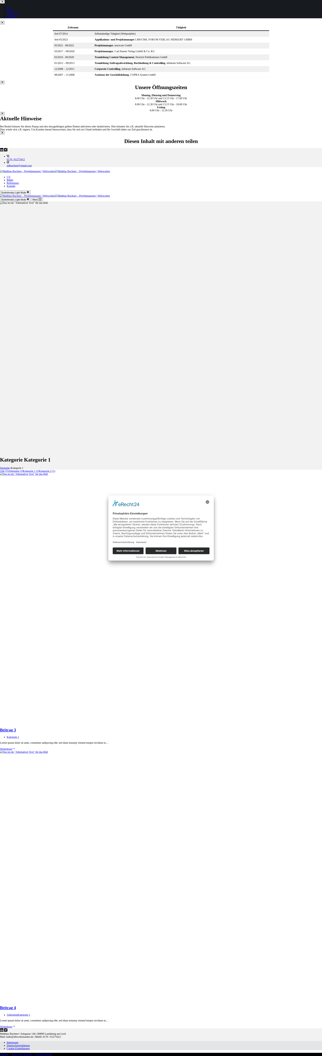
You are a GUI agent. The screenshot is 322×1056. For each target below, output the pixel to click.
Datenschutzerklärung (18, 1045)
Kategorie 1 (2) (31, 471)
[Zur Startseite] (55, 171)
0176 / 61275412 (16, 159)
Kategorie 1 (13, 737)
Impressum (12, 1042)
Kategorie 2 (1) (47, 471)
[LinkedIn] (2, 150)
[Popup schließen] (2, 23)
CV (9, 177)
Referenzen (13, 183)
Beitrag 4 (8, 1007)
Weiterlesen (7, 749)
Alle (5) (4, 471)
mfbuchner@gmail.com (19, 165)
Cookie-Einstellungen (18, 1048)
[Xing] (5, 150)
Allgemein (12, 1014)
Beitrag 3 (8, 730)
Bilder (10, 180)
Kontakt (11, 186)
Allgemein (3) (15, 471)
